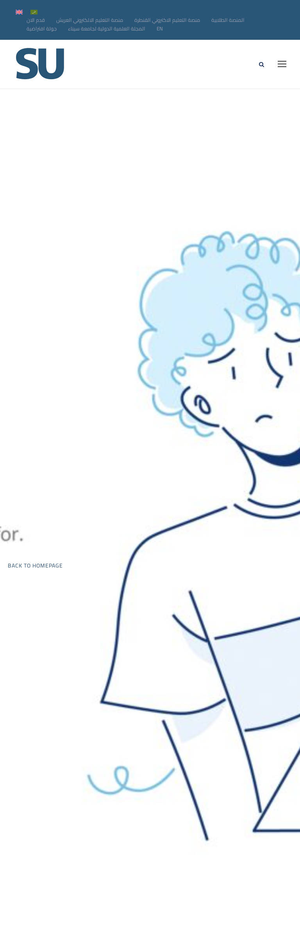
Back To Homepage (35, 565)
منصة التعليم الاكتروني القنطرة (167, 20)
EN (160, 28)
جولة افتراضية (42, 28)
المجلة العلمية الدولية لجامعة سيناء (106, 28)
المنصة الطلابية (228, 20)
